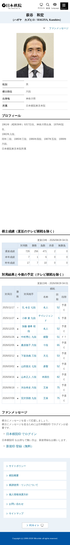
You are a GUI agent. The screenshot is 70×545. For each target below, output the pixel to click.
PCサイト (41, 6)
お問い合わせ (16, 504)
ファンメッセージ (59, 28)
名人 (45, 307)
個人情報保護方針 (18, 494)
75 (58, 387)
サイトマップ (16, 513)
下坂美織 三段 (28, 355)
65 (58, 345)
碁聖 (45, 366)
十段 (45, 345)
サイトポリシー (17, 466)
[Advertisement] (35, 192)
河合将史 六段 (28, 387)
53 (58, 355)
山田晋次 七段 (28, 366)
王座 (45, 387)
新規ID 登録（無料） (20, 446)
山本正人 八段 (28, 377)
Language (55, 6)
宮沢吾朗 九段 (28, 398)
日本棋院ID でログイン (21, 434)
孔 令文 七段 (29, 307)
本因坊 (45, 377)
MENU (64, 6)
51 (58, 337)
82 (58, 377)
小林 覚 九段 (29, 318)
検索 (48, 6)
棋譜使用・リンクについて (23, 485)
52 (58, 307)
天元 (45, 355)
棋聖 (45, 337)
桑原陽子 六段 (28, 345)
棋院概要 (14, 475)
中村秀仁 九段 (28, 337)
